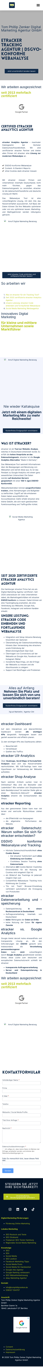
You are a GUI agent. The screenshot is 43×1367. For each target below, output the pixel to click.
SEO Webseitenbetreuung (17, 1275)
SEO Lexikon (11, 1259)
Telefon (5, 1104)
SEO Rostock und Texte (16, 1234)
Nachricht (6, 1128)
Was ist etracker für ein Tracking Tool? (22, 295)
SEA (7, 1253)
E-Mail (5, 1096)
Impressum (10, 1352)
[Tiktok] (33, 1209)
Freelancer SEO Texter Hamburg (20, 1240)
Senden (8, 1171)
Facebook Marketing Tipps (17, 1261)
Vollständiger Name (10, 1080)
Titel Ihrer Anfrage (10, 1120)
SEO (7, 1250)
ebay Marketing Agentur (16, 1278)
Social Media (11, 1256)
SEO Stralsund (12, 1237)
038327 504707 (13, 1290)
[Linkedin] (17, 1209)
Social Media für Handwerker (18, 1267)
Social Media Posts (14, 1264)
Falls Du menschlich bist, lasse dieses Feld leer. (20, 1159)
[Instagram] (10, 1209)
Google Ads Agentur (14, 1270)
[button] (38, 5)
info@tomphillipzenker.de (17, 1287)
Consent (9, 1347)
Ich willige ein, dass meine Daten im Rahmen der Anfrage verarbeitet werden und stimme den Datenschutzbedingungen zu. (21, 1151)
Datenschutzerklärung (15, 1349)
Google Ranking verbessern (18, 1272)
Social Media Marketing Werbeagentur (22, 308)
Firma (4, 1088)
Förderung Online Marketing (18, 1223)
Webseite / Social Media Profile (15, 1112)
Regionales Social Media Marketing (21, 1243)
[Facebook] (25, 1209)
